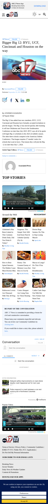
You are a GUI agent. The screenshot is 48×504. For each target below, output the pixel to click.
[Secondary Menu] (5, 14)
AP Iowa (20, 150)
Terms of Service (8, 447)
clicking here (9, 324)
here (6, 331)
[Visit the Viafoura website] (41, 400)
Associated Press (9, 89)
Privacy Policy (20, 447)
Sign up (42, 339)
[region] (24, 370)
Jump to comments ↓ (9, 156)
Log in (37, 339)
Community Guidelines (35, 447)
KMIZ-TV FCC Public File (12, 450)
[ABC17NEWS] (14, 14)
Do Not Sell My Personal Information (15, 452)
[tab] (8, 356)
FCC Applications (29, 450)
